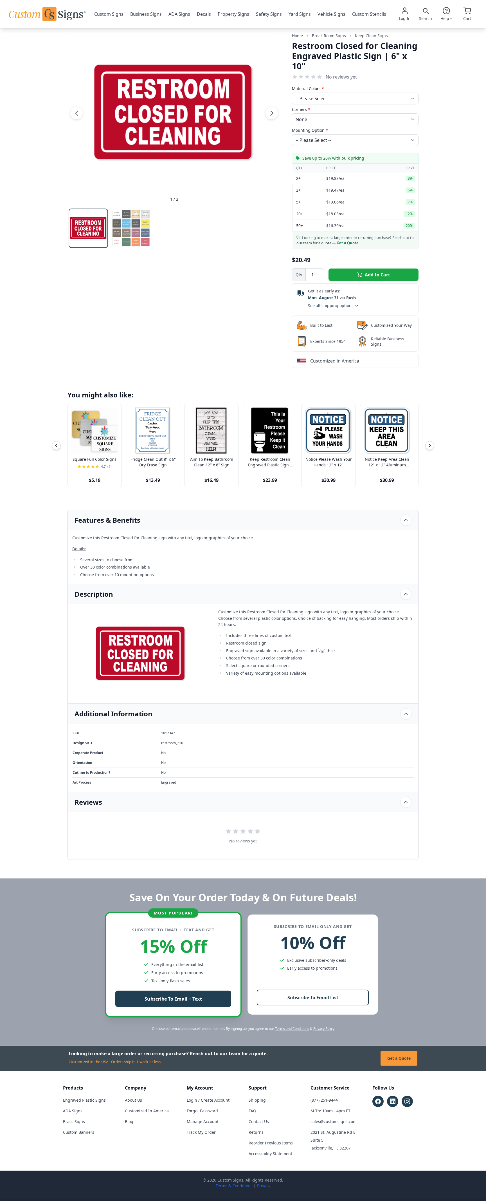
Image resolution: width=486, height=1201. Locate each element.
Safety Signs (269, 14)
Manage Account (203, 1121)
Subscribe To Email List (312, 997)
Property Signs (233, 14)
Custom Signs (108, 14)
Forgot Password (202, 1110)
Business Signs (146, 14)
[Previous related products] (56, 445)
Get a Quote (399, 1058)
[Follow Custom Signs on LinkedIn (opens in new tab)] (392, 1101)
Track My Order (201, 1132)
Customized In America (147, 1110)
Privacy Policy (323, 1028)
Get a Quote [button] (348, 242)
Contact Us (259, 1121)
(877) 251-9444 (324, 1100)
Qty (299, 274)
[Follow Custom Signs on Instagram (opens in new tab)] (407, 1101)
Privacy (263, 1185)
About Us (133, 1100)
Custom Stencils (369, 14)
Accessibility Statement (270, 1153)
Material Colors (308, 88)
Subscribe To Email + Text (173, 999)
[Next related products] (429, 445)
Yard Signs (300, 14)
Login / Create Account (208, 1100)
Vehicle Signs (331, 14)
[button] (76, 113)
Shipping (257, 1100)
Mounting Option (310, 130)
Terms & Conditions (234, 1185)
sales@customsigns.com (333, 1121)
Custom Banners (78, 1132)
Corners (301, 109)
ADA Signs (179, 14)
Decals (204, 14)
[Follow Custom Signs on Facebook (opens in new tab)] (378, 1101)
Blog (129, 1121)
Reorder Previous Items (271, 1143)
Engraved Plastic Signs (84, 1100)
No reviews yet (341, 77)
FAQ (252, 1110)
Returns (256, 1132)
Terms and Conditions (292, 1028)
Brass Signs (74, 1121)
